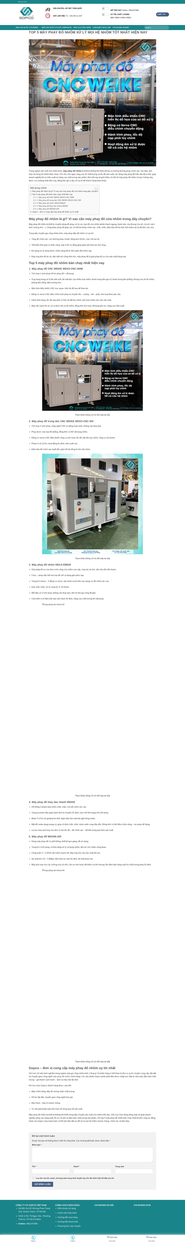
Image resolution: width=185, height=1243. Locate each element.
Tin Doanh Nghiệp (121, 27)
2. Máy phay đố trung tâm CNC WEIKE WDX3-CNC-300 (59, 200)
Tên (34, 1166)
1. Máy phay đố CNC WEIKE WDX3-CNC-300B (55, 197)
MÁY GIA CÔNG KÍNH (82, 27)
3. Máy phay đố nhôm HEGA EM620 (51, 203)
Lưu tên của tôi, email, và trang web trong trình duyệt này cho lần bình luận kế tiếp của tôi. (75, 1178)
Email (76, 1166)
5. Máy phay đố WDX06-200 (48, 209)
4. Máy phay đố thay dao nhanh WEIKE (52, 206)
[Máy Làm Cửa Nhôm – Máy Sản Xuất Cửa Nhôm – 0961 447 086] (28, 14)
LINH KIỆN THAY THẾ (102, 27)
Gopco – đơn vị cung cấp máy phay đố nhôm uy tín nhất (55, 212)
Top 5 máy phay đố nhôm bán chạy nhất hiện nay (52, 194)
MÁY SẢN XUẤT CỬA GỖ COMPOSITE (57, 27)
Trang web (119, 1166)
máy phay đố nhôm (61, 1076)
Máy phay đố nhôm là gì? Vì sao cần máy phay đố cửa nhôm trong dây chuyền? (65, 191)
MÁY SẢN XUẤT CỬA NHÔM (27, 27)
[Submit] (167, 27)
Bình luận (36, 1145)
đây (108, 415)
